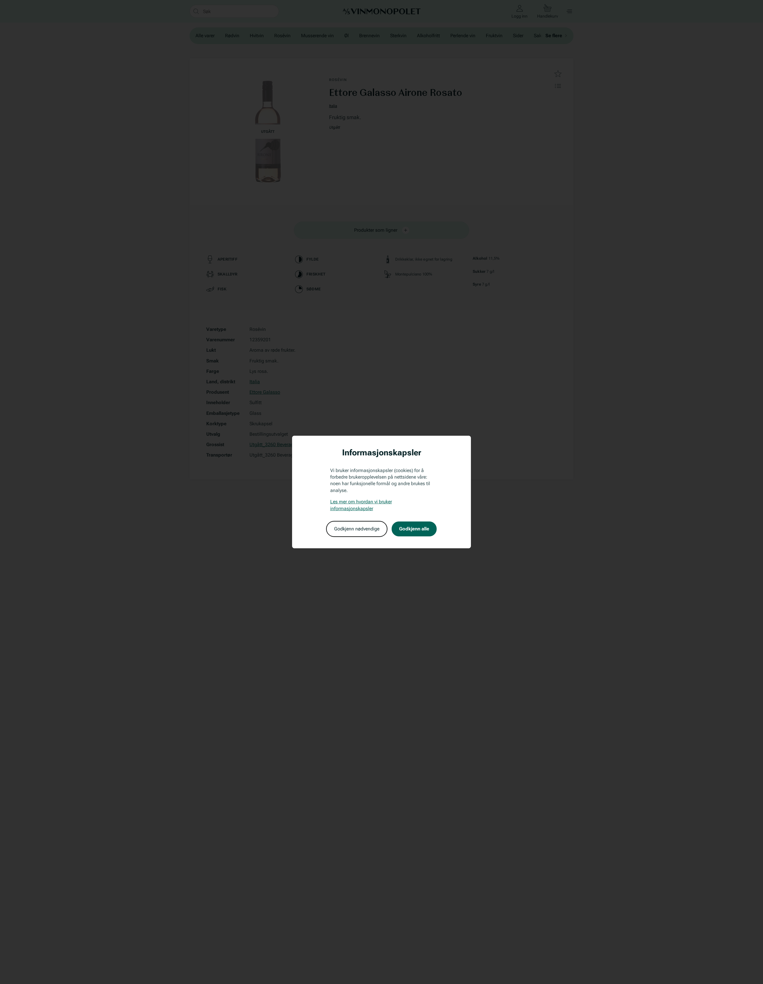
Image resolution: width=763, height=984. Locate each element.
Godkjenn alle (414, 529)
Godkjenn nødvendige (356, 529)
